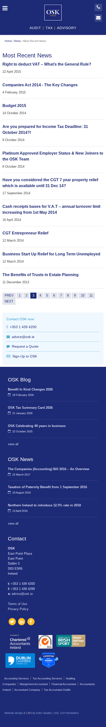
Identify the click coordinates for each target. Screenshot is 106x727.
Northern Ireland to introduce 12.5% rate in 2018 (44, 505)
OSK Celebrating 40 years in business (37, 426)
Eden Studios (44, 712)
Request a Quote (25, 346)
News (17, 40)
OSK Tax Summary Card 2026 (30, 407)
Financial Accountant (64, 684)
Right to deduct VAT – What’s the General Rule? (46, 64)
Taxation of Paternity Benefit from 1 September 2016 (47, 487)
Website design (13, 712)
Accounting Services (16, 678)
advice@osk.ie (23, 337)
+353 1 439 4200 (23, 327)
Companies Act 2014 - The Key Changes (40, 85)
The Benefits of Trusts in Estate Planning (40, 275)
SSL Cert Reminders (66, 712)
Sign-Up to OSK (24, 356)
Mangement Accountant (34, 684)
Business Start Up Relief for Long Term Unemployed (51, 254)
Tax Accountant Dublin (57, 689)
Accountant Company (27, 689)
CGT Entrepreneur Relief (25, 233)
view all (13, 444)
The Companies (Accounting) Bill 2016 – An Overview (48, 469)
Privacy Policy (18, 609)
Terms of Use (17, 604)
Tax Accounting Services (47, 678)
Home (8, 40)
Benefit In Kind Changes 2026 (30, 389)
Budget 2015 (14, 106)
